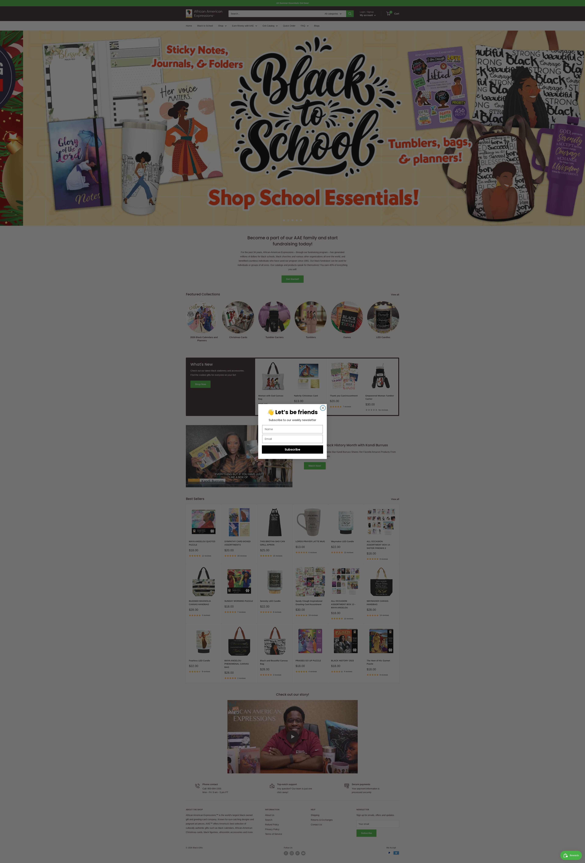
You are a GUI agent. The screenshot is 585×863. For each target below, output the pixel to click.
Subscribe (292, 449)
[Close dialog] (323, 408)
